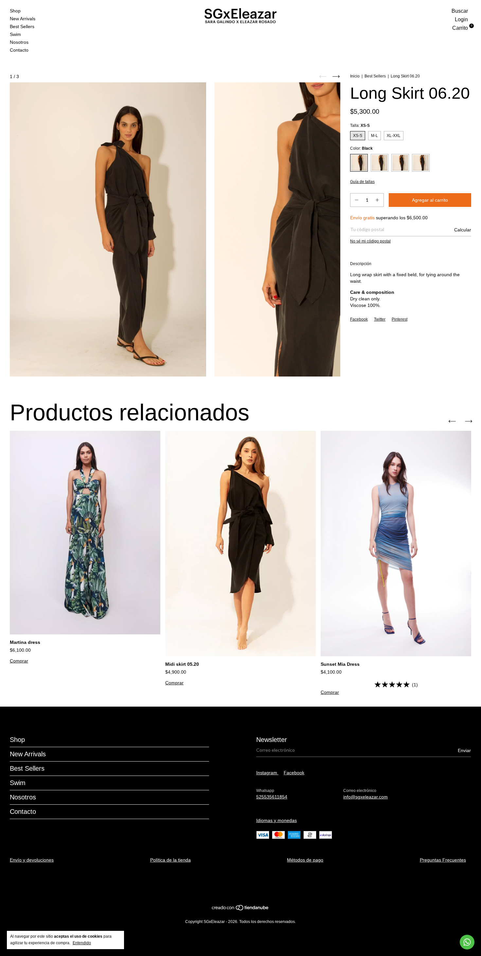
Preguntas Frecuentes (443, 860)
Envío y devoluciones (32, 860)
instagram (267, 772)
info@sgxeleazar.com (365, 796)
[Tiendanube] (240, 909)
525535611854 (271, 796)
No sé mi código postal (370, 241)
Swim (15, 34)
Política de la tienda (170, 860)
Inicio (355, 76)
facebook (294, 772)
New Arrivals (22, 18)
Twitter (379, 319)
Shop (15, 10)
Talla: (360, 125)
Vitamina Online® (238, 886)
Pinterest (399, 319)
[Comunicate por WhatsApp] (467, 942)
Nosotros (19, 42)
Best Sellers (22, 26)
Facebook (359, 319)
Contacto (19, 50)
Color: (361, 148)
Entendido (82, 943)
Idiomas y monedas (276, 820)
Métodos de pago (305, 860)
